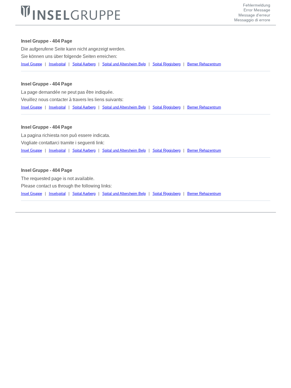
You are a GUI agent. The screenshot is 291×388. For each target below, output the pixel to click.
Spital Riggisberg (166, 64)
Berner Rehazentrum (204, 64)
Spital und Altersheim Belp (124, 64)
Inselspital (57, 64)
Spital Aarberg (83, 64)
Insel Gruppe (31, 64)
